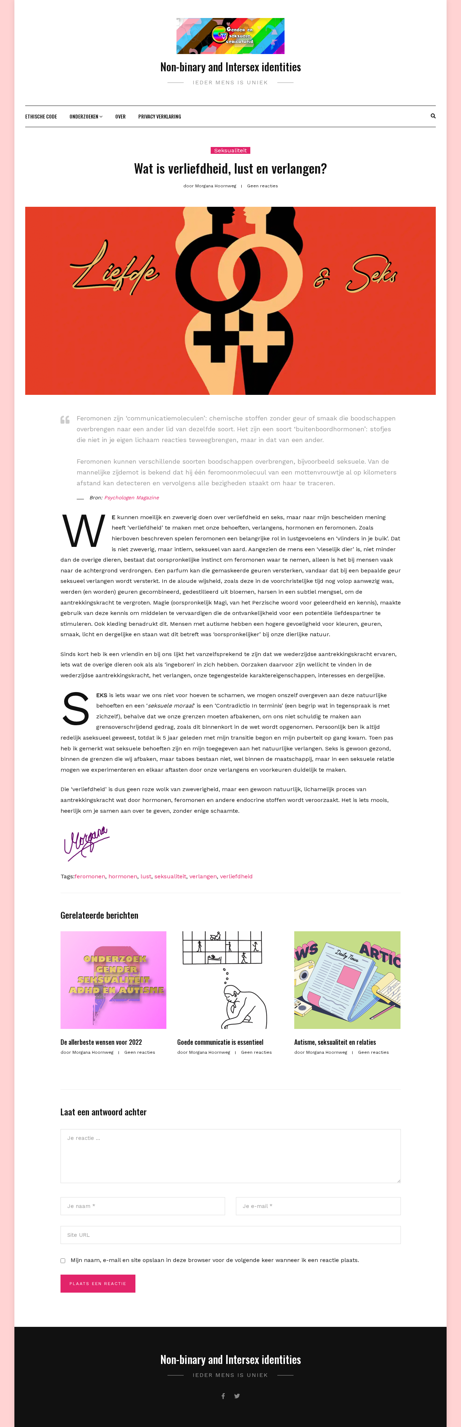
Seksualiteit (230, 150)
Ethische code (41, 116)
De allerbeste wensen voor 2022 (101, 1042)
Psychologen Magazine (131, 497)
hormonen (122, 876)
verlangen (203, 876)
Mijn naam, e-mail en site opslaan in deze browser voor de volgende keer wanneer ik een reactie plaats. (215, 1260)
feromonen (90, 876)
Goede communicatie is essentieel (220, 1042)
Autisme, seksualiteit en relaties (335, 1042)
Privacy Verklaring (159, 116)
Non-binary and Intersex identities (230, 66)
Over (120, 116)
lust (145, 876)
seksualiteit (170, 876)
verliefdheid (236, 876)
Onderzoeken (84, 116)
